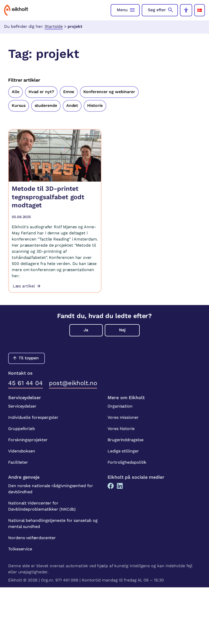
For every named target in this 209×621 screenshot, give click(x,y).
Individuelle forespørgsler (33, 417)
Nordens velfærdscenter (32, 537)
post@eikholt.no (73, 383)
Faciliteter (18, 462)
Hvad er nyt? (41, 91)
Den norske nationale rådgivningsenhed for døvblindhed (50, 488)
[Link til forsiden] (16, 10)
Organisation (120, 406)
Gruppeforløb (21, 428)
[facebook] (111, 486)
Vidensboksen (21, 451)
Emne (68, 91)
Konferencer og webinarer (109, 91)
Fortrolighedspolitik (127, 462)
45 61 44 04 (25, 383)
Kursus (18, 105)
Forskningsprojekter (27, 439)
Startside (53, 26)
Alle (15, 91)
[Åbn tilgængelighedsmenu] (186, 10)
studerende (46, 105)
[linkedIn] (120, 486)
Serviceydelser (22, 406)
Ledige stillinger (123, 451)
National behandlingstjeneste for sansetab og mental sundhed (52, 523)
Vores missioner (123, 417)
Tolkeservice (20, 549)
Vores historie (121, 428)
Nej (122, 329)
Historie (94, 105)
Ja (86, 329)
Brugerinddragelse (125, 439)
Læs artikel (24, 286)
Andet (72, 105)
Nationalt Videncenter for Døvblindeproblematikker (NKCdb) (42, 506)
